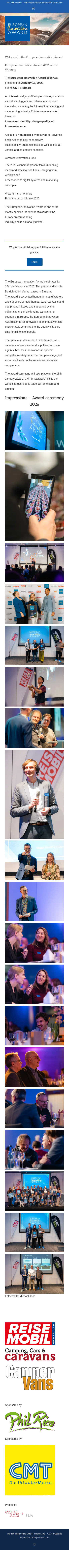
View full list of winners (18, 193)
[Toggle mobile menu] (62, 18)
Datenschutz (43, 1537)
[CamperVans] (30, 1365)
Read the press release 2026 (22, 198)
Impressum (25, 1537)
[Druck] (30, 1323)
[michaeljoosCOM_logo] (19, 1512)
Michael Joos (27, 1296)
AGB (34, 1537)
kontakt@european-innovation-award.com (43, 3)
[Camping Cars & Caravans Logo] (30, 1349)
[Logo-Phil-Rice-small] (30, 1412)
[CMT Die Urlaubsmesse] (30, 1446)
